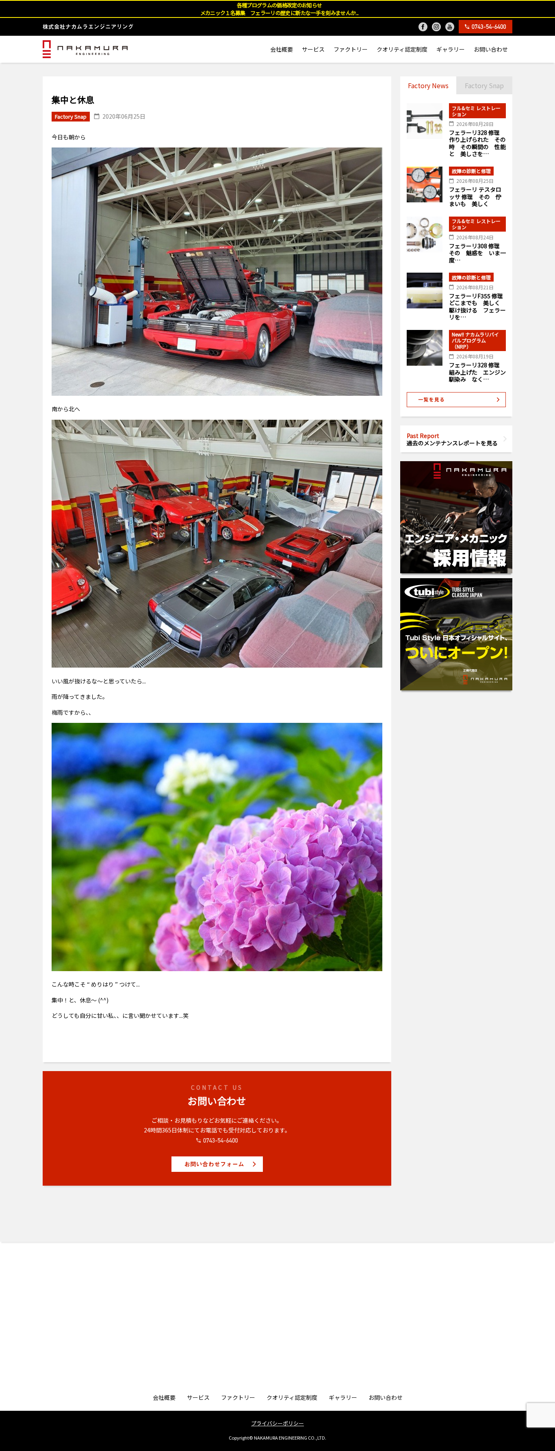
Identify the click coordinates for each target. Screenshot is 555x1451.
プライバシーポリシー (277, 1423)
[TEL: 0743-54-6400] (485, 26)
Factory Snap (484, 85)
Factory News (428, 85)
